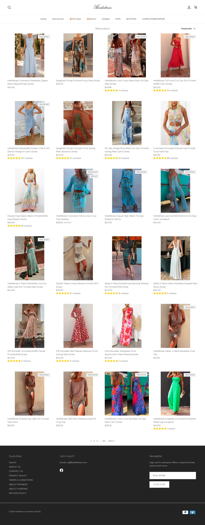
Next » (112, 441)
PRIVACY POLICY (18, 475)
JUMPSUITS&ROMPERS (153, 19)
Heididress (19, 511)
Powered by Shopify (32, 511)
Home (43, 19)
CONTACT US (16, 471)
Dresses (105, 19)
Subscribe (159, 484)
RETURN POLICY (17, 493)
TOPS (118, 19)
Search (12, 462)
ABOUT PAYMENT (18, 484)
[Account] (188, 7)
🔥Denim (91, 19)
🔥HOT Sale (75, 19)
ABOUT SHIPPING (18, 488)
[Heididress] (102, 7)
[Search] (9, 7)
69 (104, 441)
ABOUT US (14, 466)
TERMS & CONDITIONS (21, 480)
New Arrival (58, 19)
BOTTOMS (131, 19)
